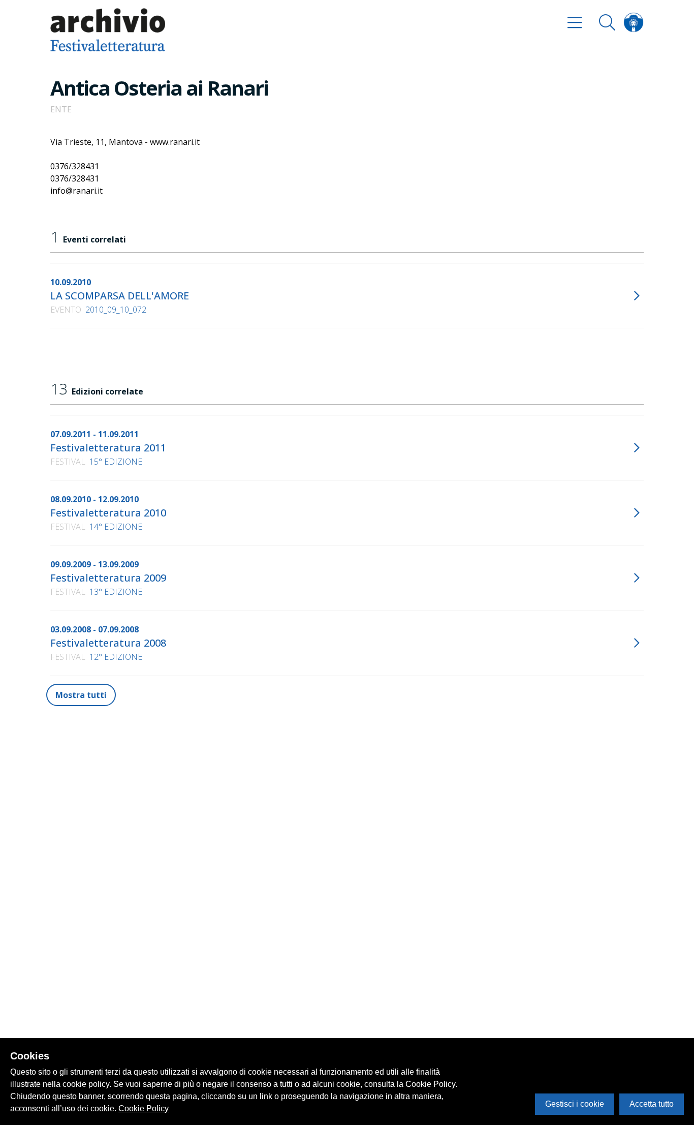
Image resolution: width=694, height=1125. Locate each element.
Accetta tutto (651, 1104)
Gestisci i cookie (574, 1104)
